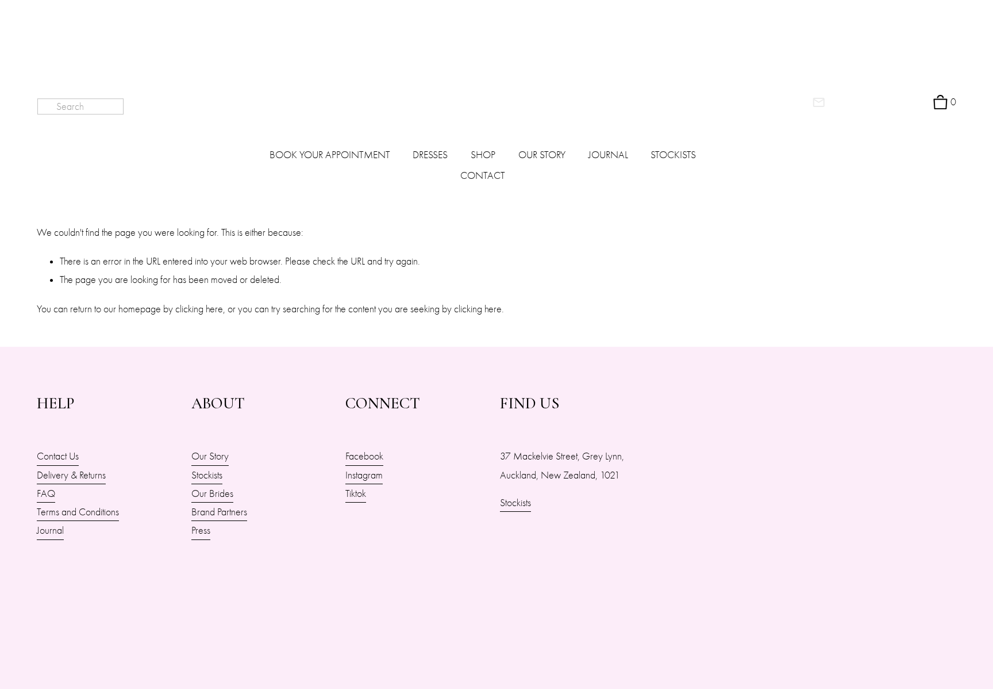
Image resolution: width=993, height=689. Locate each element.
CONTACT (482, 175)
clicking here (199, 309)
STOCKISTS (673, 154)
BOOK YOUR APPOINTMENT (330, 154)
